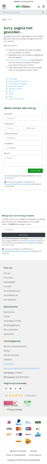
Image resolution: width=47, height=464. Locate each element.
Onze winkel (8, 278)
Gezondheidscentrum (12, 291)
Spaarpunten (9, 334)
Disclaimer (33, 451)
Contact (7, 316)
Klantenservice (9, 312)
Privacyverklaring (9, 184)
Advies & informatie (16, 99)
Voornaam (8, 114)
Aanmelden (23, 235)
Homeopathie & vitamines (19, 81)
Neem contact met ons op (19, 60)
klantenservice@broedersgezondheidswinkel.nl (22, 368)
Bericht (7, 153)
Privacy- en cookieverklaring (15, 455)
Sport (11, 91)
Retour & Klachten (11, 329)
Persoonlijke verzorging (17, 84)
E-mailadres (8, 143)
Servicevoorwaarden (24, 184)
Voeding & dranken (16, 86)
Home (4, 19)
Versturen (35, 171)
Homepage (13, 79)
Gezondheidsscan (11, 295)
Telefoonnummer (11, 133)
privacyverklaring (30, 241)
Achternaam (9, 124)
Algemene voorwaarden (18, 451)
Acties (11, 96)
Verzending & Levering (12, 321)
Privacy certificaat (35, 455)
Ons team (7, 286)
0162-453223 (9, 364)
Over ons (7, 273)
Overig (11, 94)
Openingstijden (9, 282)
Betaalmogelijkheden (12, 325)
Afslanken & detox (16, 89)
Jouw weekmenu (10, 300)
